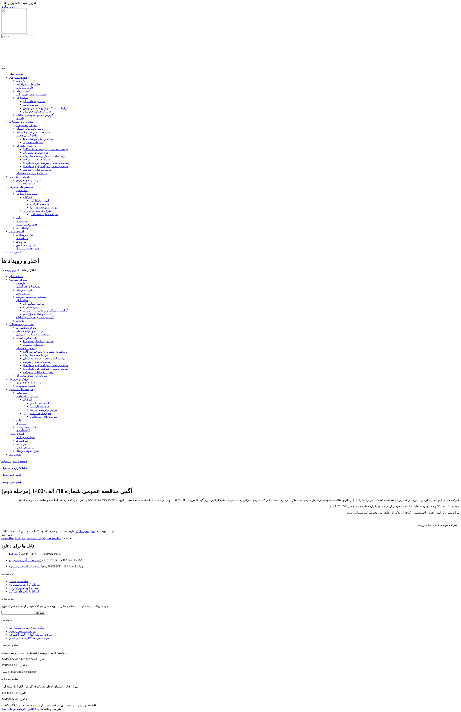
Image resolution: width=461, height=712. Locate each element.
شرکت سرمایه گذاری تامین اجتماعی (30, 634)
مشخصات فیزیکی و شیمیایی (33, 132)
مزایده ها (21, 241)
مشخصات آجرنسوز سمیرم (25, 566)
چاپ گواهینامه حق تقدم (37, 111)
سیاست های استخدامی (44, 214)
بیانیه (19, 217)
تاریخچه (20, 80)
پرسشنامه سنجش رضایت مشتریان (44, 156)
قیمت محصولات (25, 183)
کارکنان (27, 197)
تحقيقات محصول (33, 142)
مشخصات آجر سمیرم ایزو (24, 560)
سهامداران (22, 97)
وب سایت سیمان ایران (22, 631)
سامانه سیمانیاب (18, 581)
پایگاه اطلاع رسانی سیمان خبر (26, 627)
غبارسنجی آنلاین (25, 245)
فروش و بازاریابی (19, 176)
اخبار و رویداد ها (25, 234)
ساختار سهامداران (34, 101)
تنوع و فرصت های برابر (37, 210)
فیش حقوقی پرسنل (27, 248)
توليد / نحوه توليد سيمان (30, 128)
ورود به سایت (9, 6)
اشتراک (40, 612)
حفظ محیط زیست (27, 224)
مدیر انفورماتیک (85, 531)
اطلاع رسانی (16, 231)
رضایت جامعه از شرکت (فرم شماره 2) (46, 166)
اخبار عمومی (53, 538)
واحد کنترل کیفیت (26, 135)
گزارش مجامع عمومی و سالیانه (35, 114)
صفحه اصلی (16, 73)
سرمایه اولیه (30, 104)
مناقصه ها (22, 238)
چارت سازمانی (25, 87)
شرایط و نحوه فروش (28, 180)
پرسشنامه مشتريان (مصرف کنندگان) (45, 149)
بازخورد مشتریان (26, 145)
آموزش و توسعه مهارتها (44, 207)
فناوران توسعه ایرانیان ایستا (17, 708)
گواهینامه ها (23, 227)
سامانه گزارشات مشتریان (31, 173)
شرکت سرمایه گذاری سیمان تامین (29, 638)
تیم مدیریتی (23, 90)
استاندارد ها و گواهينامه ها (38, 138)
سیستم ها (22, 221)
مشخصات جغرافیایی (28, 84)
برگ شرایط (15, 553)
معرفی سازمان (18, 77)
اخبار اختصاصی (35, 538)
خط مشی (22, 190)
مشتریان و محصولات (21, 121)
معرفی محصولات (26, 125)
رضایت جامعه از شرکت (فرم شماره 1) (46, 162)
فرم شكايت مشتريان (35, 152)
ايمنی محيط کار (39, 200)
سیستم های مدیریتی (21, 186)
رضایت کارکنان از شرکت (38, 169)
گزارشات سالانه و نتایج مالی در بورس (45, 108)
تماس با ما (15, 251)
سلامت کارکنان (39, 203)
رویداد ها (20, 538)
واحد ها (20, 118)
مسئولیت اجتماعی (27, 193)
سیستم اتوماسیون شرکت (31, 94)
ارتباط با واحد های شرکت (24, 591)
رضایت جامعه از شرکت (37, 159)
